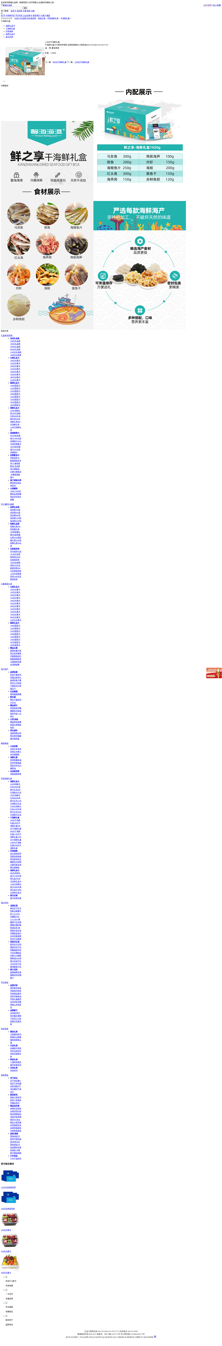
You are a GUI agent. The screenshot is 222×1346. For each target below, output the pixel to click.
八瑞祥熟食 (14, 1062)
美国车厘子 (14, 651)
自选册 (19, 11)
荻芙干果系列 (15, 675)
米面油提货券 (15, 774)
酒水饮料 (4, 903)
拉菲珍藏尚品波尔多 (15, 933)
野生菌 (13, 697)
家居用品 (4, 1075)
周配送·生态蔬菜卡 (15, 466)
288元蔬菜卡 (15, 394)
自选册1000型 (15, 518)
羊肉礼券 (14, 1068)
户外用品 (14, 1156)
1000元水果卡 (15, 620)
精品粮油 (4, 743)
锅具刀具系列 (15, 1097)
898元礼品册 (15, 349)
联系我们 (36, 16)
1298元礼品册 (15, 352)
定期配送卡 (14, 455)
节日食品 (4, 982)
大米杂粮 (14, 746)
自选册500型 (15, 513)
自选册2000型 (15, 521)
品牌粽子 (14, 1010)
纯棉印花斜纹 (15, 1109)
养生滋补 (14, 730)
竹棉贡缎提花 (15, 1131)
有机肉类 (4, 1029)
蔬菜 (29, 11)
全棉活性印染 (15, 1111)
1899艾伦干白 (15, 964)
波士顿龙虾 (14, 854)
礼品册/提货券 (6, 336)
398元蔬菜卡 (15, 402)
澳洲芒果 (17, 662)
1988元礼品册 (15, 355)
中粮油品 (17, 763)
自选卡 (13, 11)
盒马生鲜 (9, 37)
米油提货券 (14, 771)
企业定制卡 (27, 16)
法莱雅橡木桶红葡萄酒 (15, 925)
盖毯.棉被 (14, 1134)
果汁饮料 (14, 970)
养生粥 (13, 736)
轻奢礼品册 (14, 524)
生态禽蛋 (14, 691)
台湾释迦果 (14, 665)
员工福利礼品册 (7, 504)
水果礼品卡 (14, 358)
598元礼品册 (15, 347)
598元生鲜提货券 (8, 1209)
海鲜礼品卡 (10, 26)
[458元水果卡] (10, 1249)
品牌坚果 (14, 672)
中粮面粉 (15, 754)
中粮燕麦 (15, 739)
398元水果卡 (15, 372)
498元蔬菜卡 (15, 405)
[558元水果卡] (10, 1228)
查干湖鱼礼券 (15, 480)
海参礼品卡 (10, 34)
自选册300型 (15, 510)
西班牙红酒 (14, 942)
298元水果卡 (15, 366)
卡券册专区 (10, 16)
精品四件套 (14, 1106)
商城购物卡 (14, 433)
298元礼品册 (15, 341)
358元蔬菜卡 (15, 400)
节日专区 (19, 16)
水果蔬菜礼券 (6, 584)
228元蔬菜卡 (15, 388)
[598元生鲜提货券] (10, 1207)
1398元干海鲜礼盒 (81, 62)
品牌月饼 (14, 985)
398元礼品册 (15, 344)
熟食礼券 (14, 1059)
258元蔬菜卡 (15, 391)
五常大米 (14, 749)
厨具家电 (14, 1095)
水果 (24, 11)
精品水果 (14, 648)
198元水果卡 (15, 361)
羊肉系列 (14, 1071)
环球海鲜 (9, 31)
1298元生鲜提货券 (8, 1187)
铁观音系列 (14, 708)
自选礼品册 (14, 338)
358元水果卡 (15, 369)
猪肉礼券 (14, 1032)
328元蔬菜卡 (15, 397)
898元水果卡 (15, 617)
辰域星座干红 (15, 967)
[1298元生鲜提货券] (10, 1185)
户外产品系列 (15, 1159)
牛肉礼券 (14, 1046)
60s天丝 (17, 1120)
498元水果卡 (15, 377)
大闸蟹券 (14, 488)
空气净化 (14, 1078)
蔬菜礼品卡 (14, 383)
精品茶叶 (14, 705)
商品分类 (41, 18)
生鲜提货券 (14, 549)
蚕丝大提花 (14, 1122)
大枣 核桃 (14, 719)
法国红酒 (14, 906)
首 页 (3, 16)
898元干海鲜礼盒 (59, 62)
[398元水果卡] (10, 1271)
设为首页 (207, 5)
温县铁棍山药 (15, 733)
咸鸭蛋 (18, 694)
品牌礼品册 (14, 507)
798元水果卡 (15, 615)
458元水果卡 (15, 374)
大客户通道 (45, 16)
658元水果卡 (15, 612)
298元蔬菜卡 (15, 634)
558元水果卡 (15, 380)
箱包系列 (15, 1103)
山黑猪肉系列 (15, 1034)
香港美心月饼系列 (15, 1005)
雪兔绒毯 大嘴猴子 (15, 1150)
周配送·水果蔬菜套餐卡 (15, 474)
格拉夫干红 (14, 908)
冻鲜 (33, 11)
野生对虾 (15, 862)
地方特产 (4, 669)
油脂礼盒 (14, 757)
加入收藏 (216, 5)
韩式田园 (14, 1114)
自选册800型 (15, 515)
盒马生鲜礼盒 (15, 898)
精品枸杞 (14, 722)
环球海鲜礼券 (53, 18)
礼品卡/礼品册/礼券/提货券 (25, 18)
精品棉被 (17, 1153)
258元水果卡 (15, 363)
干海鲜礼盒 (65, 18)
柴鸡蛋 (13, 694)
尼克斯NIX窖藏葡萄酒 (15, 955)
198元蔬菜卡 (15, 386)
